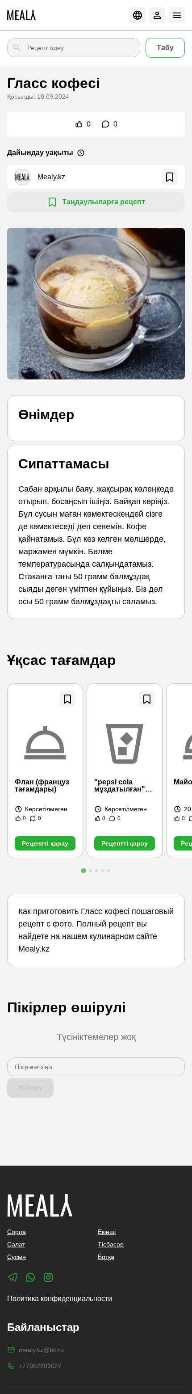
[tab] (83, 870)
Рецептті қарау (45, 843)
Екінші (107, 1231)
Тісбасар (111, 1244)
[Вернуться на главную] (21, 15)
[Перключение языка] (137, 15)
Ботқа (106, 1256)
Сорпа (16, 1231)
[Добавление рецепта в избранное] (67, 699)
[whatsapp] (30, 1277)
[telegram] (12, 1277)
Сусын (16, 1256)
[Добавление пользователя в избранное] (170, 177)
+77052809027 (40, 1365)
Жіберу (30, 1087)
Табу (165, 47)
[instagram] (48, 1277)
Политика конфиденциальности (59, 1298)
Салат (16, 1244)
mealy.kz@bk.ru (41, 1349)
